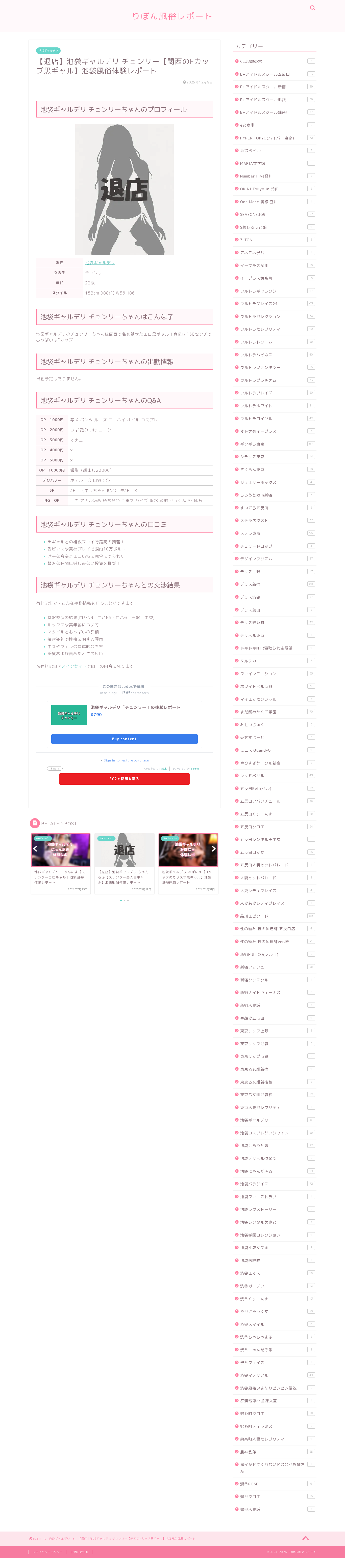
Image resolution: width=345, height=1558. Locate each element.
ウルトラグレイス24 (276, 303)
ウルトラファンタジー (276, 367)
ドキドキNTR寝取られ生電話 (276, 648)
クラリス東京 (276, 456)
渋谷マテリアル (276, 1375)
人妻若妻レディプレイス (276, 903)
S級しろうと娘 (276, 227)
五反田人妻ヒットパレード (276, 865)
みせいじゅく (276, 724)
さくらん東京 (276, 469)
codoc (195, 768)
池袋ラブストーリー (276, 1209)
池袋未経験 (276, 1260)
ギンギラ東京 (276, 444)
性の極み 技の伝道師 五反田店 (276, 928)
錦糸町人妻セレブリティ (276, 1439)
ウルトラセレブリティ (276, 329)
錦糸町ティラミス (276, 1426)
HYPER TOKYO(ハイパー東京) (276, 138)
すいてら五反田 (276, 508)
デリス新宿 (276, 584)
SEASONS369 (276, 214)
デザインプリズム (276, 559)
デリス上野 (276, 571)
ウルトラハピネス (276, 355)
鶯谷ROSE (276, 1484)
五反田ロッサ (276, 852)
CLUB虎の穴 (276, 61)
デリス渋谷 (276, 597)
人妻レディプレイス (276, 890)
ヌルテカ (276, 661)
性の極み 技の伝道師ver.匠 (276, 941)
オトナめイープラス (276, 431)
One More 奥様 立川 (276, 201)
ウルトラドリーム (276, 342)
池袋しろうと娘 (276, 1145)
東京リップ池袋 (276, 1043)
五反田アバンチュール (276, 801)
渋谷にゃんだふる (276, 1350)
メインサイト (74, 666)
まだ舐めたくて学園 (276, 712)
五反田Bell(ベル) (276, 788)
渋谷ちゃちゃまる (276, 1337)
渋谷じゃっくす (276, 1311)
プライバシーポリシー (48, 1552)
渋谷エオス (276, 1273)
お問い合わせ (80, 1552)
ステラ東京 (276, 533)
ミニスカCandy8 (276, 750)
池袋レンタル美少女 (276, 1222)
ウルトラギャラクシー (276, 291)
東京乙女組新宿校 (276, 1082)
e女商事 (276, 125)
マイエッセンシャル (276, 699)
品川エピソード (276, 916)
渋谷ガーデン (276, 1286)
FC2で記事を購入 (124, 778)
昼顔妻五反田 (276, 1018)
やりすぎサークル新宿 (276, 763)
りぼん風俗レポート (172, 16)
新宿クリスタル (276, 980)
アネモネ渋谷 (276, 252)
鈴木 (164, 768)
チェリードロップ (276, 546)
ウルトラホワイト (276, 405)
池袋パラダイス (276, 1184)
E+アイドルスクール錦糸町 (276, 112)
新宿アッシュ (276, 967)
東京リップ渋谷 (276, 1056)
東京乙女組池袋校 (276, 1094)
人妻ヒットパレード (276, 877)
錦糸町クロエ (276, 1413)
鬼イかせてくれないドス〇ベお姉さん (276, 1468)
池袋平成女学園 (276, 1247)
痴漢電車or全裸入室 (276, 1400)
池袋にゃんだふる (276, 1171)
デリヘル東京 (276, 635)
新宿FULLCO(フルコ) (276, 954)
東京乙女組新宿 (276, 1069)
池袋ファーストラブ (276, 1196)
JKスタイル (276, 150)
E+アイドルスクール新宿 (276, 87)
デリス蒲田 (276, 610)
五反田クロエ (276, 827)
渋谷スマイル (276, 1324)
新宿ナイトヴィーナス (276, 992)
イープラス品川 (276, 265)
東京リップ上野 (276, 1031)
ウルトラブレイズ (276, 393)
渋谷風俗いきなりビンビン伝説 (276, 1388)
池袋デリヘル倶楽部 (276, 1158)
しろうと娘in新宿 (276, 495)
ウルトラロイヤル (276, 418)
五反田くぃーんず (276, 814)
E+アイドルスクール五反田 (276, 74)
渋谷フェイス (276, 1362)
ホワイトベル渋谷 (276, 686)
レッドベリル (276, 775)
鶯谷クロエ (276, 1496)
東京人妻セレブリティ (276, 1107)
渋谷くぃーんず (276, 1299)
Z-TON (276, 240)
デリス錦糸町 (276, 622)
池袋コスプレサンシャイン (276, 1133)
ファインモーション (276, 674)
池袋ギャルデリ (48, 51)
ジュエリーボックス (276, 482)
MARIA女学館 (276, 163)
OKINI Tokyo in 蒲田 (276, 189)
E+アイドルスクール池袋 (276, 99)
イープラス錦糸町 (276, 278)
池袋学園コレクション (276, 1235)
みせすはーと (276, 737)
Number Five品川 (276, 176)
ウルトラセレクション (276, 316)
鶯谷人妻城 (276, 1509)
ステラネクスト (276, 520)
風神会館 (276, 1452)
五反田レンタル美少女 (276, 839)
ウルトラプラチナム (276, 380)
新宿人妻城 (276, 1005)
